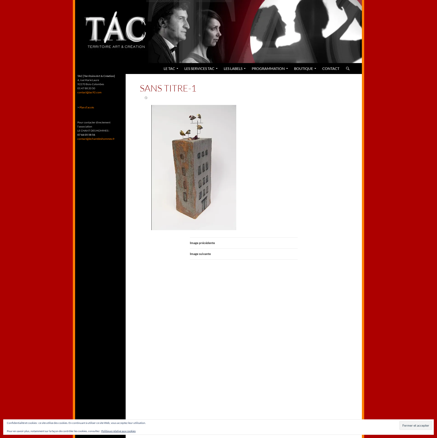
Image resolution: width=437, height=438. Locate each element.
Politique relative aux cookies (118, 431)
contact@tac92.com (89, 92)
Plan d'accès (86, 107)
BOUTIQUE (303, 68)
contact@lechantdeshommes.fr (96, 138)
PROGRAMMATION (268, 68)
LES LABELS (233, 68)
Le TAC (169, 68)
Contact (330, 68)
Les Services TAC (199, 68)
